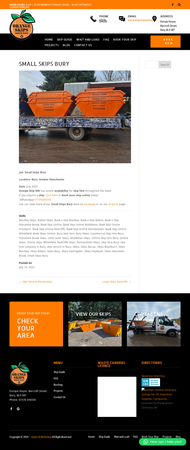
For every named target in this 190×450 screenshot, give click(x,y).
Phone (104, 16)
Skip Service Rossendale (35, 281)
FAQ (106, 39)
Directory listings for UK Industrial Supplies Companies (159, 394)
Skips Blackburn (107, 246)
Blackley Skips (27, 220)
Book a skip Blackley (66, 220)
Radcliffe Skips (66, 242)
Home (49, 39)
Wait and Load (87, 39)
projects (113, 204)
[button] (162, 442)
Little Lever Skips (58, 238)
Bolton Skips (45, 220)
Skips (76, 246)
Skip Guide (64, 39)
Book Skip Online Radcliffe (48, 229)
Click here (52, 195)
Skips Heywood (93, 251)
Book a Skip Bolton (92, 220)
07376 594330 (27, 399)
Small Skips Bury (37, 255)
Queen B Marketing (41, 437)
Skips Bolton (38, 251)
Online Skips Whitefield (41, 242)
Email (132, 16)
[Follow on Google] (179, 4)
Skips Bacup (88, 246)
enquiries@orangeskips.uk (142, 20)
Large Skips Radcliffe (116, 281)
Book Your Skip (124, 39)
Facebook (89, 204)
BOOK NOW (168, 41)
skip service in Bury (59, 246)
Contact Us (83, 45)
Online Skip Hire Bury (105, 238)
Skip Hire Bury (110, 242)
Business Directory (153, 376)
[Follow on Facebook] (172, 4)
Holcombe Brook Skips (32, 238)
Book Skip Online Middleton (80, 224)
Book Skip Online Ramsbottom (85, 229)
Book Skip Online (51, 224)
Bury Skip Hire (65, 233)
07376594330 (43, 199)
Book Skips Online (44, 233)
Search (164, 64)
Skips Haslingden (72, 251)
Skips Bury (53, 251)
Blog (66, 45)
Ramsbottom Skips (88, 242)
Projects (52, 45)
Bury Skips (82, 233)
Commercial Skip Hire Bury (107, 233)
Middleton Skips (80, 238)
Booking (58, 384)
